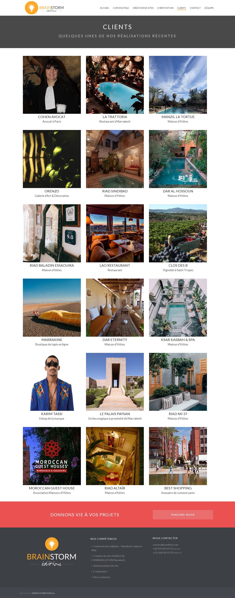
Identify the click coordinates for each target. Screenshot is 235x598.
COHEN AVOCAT (52, 117)
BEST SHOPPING (178, 488)
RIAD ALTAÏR (115, 488)
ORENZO (52, 191)
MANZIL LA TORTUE (178, 117)
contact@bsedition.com (165, 544)
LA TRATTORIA (115, 117)
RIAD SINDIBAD (115, 191)
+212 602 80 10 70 (163, 552)
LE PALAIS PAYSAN (115, 414)
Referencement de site (105, 565)
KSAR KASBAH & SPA (178, 340)
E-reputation (100, 571)
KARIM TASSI (51, 414)
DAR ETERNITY (115, 340)
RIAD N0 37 (178, 414)
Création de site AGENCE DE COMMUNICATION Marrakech (108, 557)
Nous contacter (101, 577)
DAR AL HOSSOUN (178, 191)
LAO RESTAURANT (115, 265)
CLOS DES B (178, 265)
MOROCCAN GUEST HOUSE (52, 488)
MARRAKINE (51, 340)
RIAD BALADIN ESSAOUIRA (52, 265)
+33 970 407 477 (162, 548)
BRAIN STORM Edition (43, 593)
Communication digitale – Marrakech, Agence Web (116, 548)
